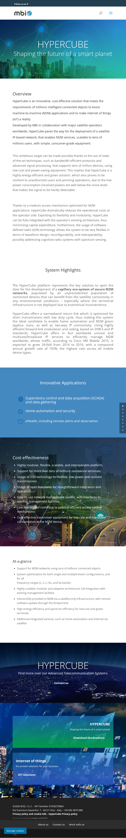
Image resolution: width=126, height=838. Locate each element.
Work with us (76, 824)
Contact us (61, 683)
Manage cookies (15, 830)
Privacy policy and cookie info (29, 813)
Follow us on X (21, 4)
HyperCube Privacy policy (63, 813)
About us (43, 824)
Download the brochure (89, 738)
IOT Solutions (27, 775)
